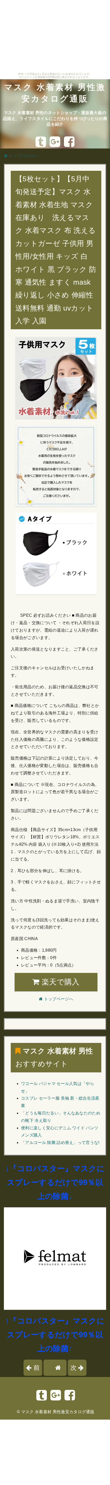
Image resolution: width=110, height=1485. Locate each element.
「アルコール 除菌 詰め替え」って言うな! (60, 1142)
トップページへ (23, 156)
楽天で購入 (60, 982)
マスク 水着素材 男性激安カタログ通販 (57, 1412)
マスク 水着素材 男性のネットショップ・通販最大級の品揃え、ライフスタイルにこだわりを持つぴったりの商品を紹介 (55, 119)
